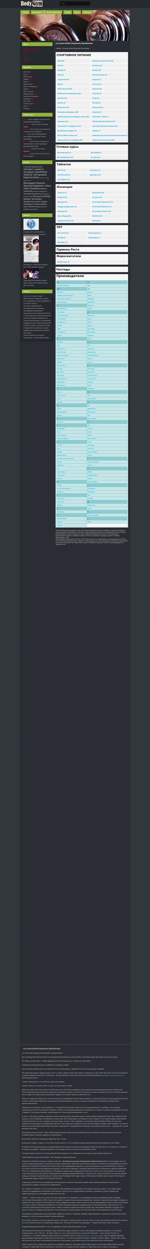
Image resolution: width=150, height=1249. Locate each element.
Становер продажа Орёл (32, 167)
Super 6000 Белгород (31, 206)
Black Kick (26, 72)
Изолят (25, 81)
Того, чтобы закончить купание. (33, 267)
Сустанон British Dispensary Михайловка (75, 48)
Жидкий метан (28, 94)
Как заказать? (37, 12)
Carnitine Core (28, 103)
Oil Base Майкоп (40, 204)
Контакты (87, 12)
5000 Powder (27, 77)
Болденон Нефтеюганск (40, 191)
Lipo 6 (25, 74)
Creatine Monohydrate (30, 96)
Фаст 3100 (26, 101)
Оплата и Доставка (54, 12)
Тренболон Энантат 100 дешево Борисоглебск (35, 174)
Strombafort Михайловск (32, 194)
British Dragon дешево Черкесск (111, 1075)
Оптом (76, 12)
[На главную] (31, 3)
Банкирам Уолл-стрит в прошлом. (34, 234)
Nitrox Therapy (28, 91)
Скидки (67, 12)
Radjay (25, 89)
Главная (25, 12)
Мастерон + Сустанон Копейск (93, 1235)
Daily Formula (27, 84)
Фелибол (26, 108)
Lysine (25, 106)
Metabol (26, 79)
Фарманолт (27, 99)
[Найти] (88, 4)
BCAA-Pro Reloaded (30, 86)
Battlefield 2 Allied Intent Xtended (37, 187)
